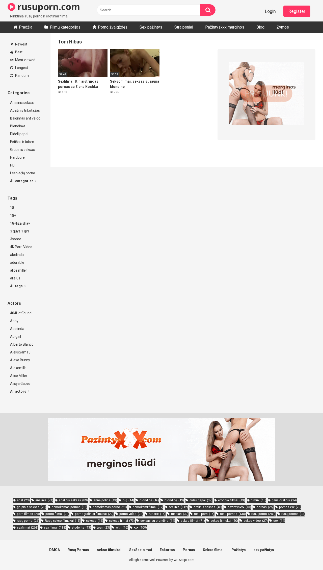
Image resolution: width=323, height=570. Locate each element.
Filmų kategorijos (65, 27)
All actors (18, 391)
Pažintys (238, 550)
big (128, 500)
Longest (21, 68)
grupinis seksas (31, 507)
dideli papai (201, 500)
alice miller (18, 270)
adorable (17, 262)
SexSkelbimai (140, 550)
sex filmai (55, 527)
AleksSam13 (20, 352)
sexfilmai (27, 527)
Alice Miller (18, 376)
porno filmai (57, 514)
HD (12, 165)
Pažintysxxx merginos (224, 27)
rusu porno (263, 514)
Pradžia (25, 27)
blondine (149, 500)
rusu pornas (233, 514)
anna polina (105, 500)
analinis (44, 500)
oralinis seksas (208, 507)
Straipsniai (183, 27)
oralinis (178, 507)
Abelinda (17, 329)
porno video (131, 514)
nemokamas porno (110, 507)
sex (279, 520)
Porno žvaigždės (112, 27)
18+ (13, 215)
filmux (258, 500)
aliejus (15, 278)
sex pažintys (264, 550)
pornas (265, 507)
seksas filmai (122, 520)
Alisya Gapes (20, 384)
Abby (14, 321)
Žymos (283, 27)
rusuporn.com (47, 7)
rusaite (157, 514)
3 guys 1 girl (19, 231)
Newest (20, 44)
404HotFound (21, 313)
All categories (22, 181)
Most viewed (24, 60)
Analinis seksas (22, 103)
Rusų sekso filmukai (62, 520)
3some (15, 239)
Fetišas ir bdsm (22, 142)
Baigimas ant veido (25, 118)
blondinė (174, 500)
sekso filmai (193, 520)
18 (12, 208)
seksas (94, 520)
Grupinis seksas (22, 150)
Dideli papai (19, 134)
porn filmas (28, 514)
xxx (140, 527)
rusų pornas (293, 514)
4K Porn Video (21, 247)
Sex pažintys (151, 27)
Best (18, 52)
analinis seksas (73, 500)
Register (296, 11)
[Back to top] (306, 555)
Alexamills (18, 368)
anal (23, 500)
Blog (260, 27)
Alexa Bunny (20, 360)
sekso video (256, 520)
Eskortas (167, 550)
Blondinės (17, 126)
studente (81, 527)
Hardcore (17, 157)
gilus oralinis (284, 500)
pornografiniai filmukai (94, 514)
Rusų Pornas (78, 550)
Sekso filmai (213, 550)
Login (270, 11)
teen (103, 527)
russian (180, 514)
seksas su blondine (157, 520)
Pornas (189, 550)
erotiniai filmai (231, 500)
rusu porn (204, 514)
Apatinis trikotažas (25, 110)
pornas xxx (290, 507)
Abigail (15, 337)
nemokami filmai (148, 507)
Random (21, 76)
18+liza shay (20, 223)
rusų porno (28, 520)
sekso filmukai (224, 520)
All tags (16, 286)
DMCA (54, 550)
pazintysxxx (239, 507)
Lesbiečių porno (22, 173)
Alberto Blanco (22, 344)
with (122, 527)
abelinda (17, 255)
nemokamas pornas (69, 507)
